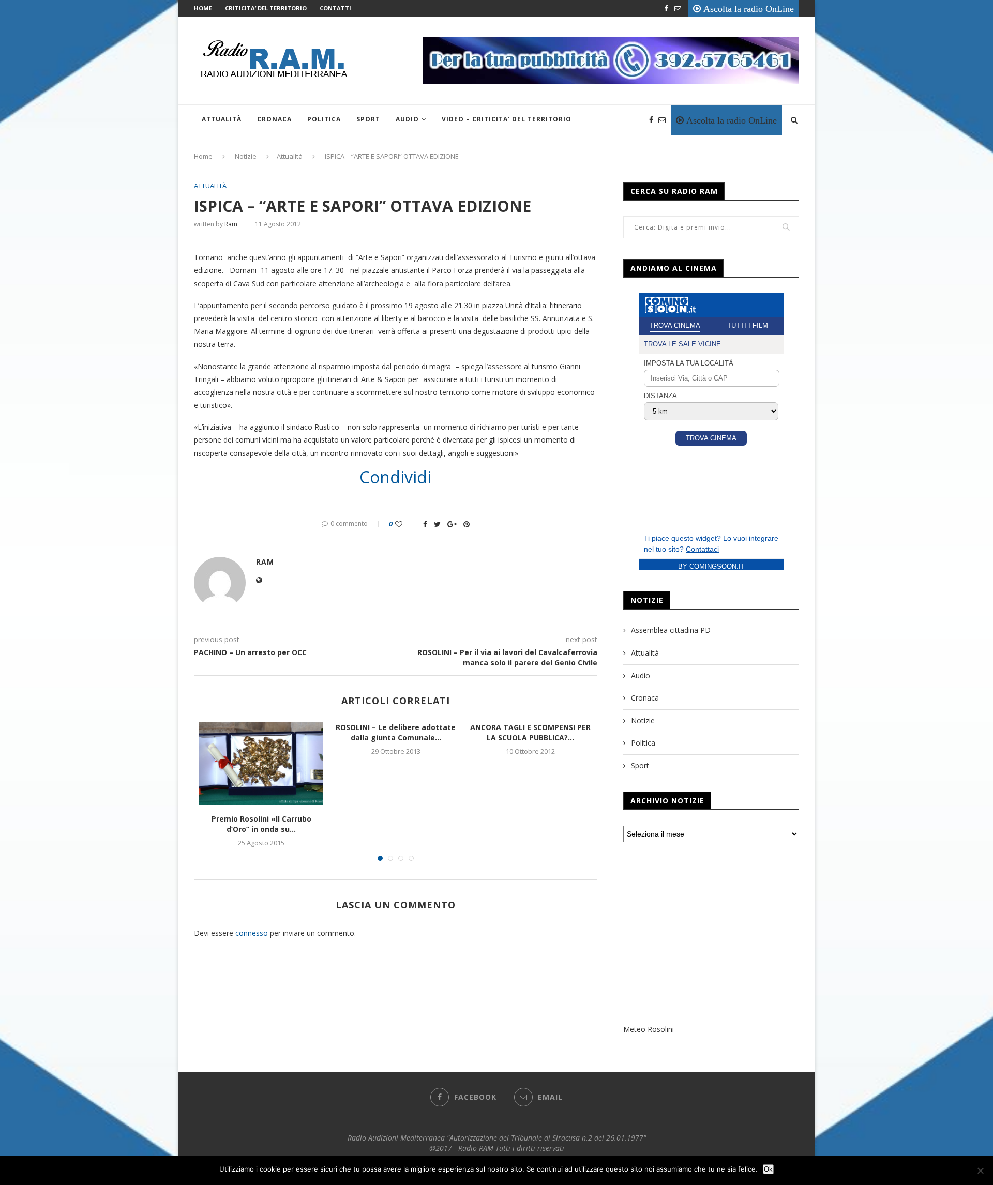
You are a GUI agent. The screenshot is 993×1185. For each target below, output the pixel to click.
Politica (324, 119)
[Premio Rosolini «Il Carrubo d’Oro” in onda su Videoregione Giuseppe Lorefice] (261, 763)
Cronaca (274, 119)
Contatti (335, 8)
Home (203, 8)
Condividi (395, 477)
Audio (407, 119)
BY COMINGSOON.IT (711, 566)
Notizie (246, 156)
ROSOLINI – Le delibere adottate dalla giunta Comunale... (396, 732)
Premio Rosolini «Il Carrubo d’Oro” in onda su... (261, 824)
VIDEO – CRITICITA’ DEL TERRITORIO (506, 119)
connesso (251, 933)
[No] (980, 1170)
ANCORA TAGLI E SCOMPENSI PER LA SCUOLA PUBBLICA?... (530, 732)
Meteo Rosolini (648, 1029)
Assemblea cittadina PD (671, 630)
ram (230, 224)
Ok (768, 1169)
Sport (368, 119)
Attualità (222, 119)
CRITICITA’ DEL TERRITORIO (266, 8)
